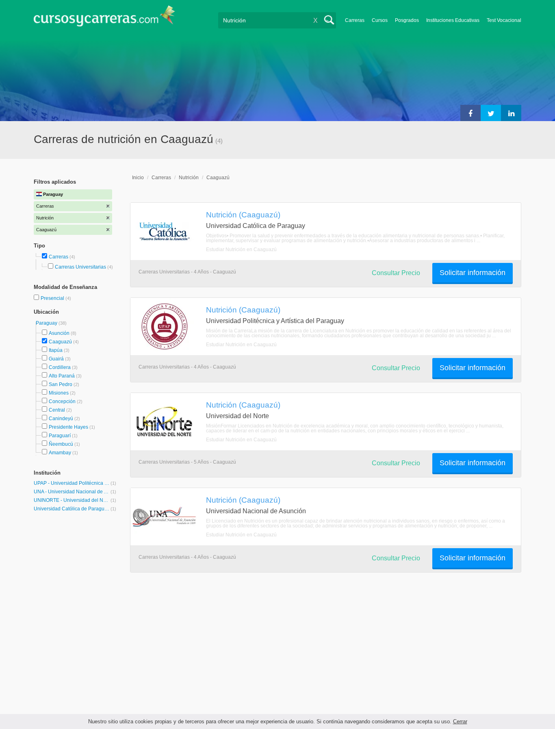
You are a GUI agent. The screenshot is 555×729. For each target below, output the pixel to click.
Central (57, 410)
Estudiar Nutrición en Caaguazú (241, 249)
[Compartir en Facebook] (470, 113)
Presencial (53, 298)
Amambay (60, 453)
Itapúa (56, 350)
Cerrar (460, 721)
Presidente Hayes (68, 427)
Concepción (62, 401)
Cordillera (60, 367)
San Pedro (60, 384)
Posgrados (407, 20)
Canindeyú (61, 418)
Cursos (380, 20)
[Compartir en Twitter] (491, 113)
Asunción (59, 333)
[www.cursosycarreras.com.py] (104, 18)
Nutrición (189, 177)
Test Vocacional (504, 20)
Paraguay (47, 323)
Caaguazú (60, 342)
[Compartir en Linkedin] (511, 113)
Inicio (138, 177)
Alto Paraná (62, 376)
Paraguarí (60, 435)
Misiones (59, 393)
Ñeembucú (61, 444)
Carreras (354, 20)
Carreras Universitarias (80, 267)
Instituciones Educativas (452, 20)
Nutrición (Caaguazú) (243, 214)
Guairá (56, 359)
